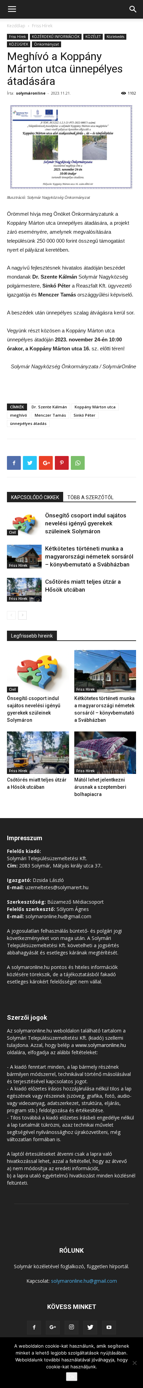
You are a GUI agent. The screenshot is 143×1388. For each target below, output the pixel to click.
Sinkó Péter (84, 415)
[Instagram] (71, 1327)
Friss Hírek (42, 26)
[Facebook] (34, 1327)
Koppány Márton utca (95, 406)
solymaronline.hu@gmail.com (84, 1281)
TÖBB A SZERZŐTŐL (90, 497)
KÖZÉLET (93, 36)
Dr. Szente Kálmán (49, 406)
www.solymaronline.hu (100, 1045)
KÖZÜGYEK (18, 44)
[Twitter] (90, 1327)
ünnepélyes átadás (28, 423)
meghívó (18, 415)
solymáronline (30, 93)
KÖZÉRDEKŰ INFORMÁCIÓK (55, 36)
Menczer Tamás (50, 415)
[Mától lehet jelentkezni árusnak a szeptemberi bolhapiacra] (105, 752)
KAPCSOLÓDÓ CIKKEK (35, 497)
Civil (12, 532)
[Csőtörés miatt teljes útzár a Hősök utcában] (24, 590)
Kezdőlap (16, 26)
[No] (134, 1362)
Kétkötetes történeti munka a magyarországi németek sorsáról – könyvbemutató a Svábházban (89, 556)
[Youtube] (109, 1327)
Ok (72, 1376)
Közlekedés (115, 36)
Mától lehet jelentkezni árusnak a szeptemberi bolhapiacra (100, 787)
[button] (133, 9)
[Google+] (53, 1327)
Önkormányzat (46, 44)
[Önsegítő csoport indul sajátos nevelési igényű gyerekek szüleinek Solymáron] (24, 523)
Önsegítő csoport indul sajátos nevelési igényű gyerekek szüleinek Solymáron (85, 523)
